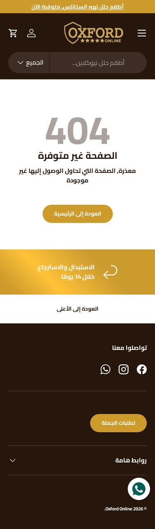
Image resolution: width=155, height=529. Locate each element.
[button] (13, 33)
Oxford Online (118, 508)
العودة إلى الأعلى (77, 309)
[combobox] (77, 62)
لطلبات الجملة (118, 423)
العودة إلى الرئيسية (77, 213)
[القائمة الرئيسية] (142, 33)
